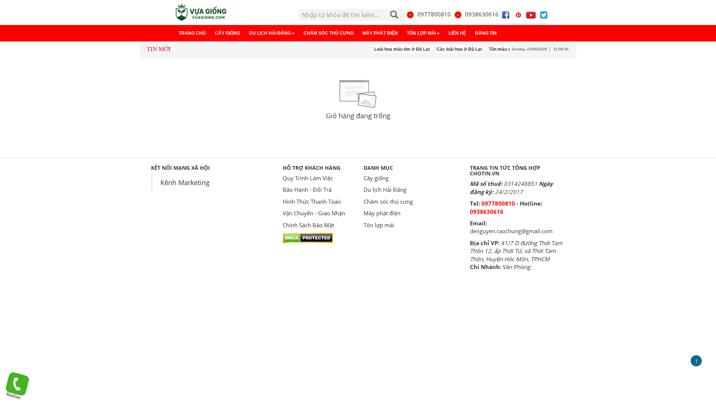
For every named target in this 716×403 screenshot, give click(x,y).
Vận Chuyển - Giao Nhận (314, 213)
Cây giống (227, 33)
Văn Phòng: (517, 267)
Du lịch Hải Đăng (270, 33)
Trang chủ (192, 33)
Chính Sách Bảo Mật (308, 225)
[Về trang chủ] (200, 12)
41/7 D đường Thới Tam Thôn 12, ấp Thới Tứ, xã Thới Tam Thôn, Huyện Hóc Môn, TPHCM (516, 251)
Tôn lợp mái (421, 33)
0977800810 (434, 14)
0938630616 (482, 14)
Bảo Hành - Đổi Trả (307, 189)
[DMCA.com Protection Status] (308, 237)
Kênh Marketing (185, 182)
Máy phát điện (380, 33)
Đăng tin (486, 33)
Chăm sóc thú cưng (329, 33)
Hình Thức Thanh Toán (312, 201)
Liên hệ (457, 33)
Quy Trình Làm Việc (308, 178)
